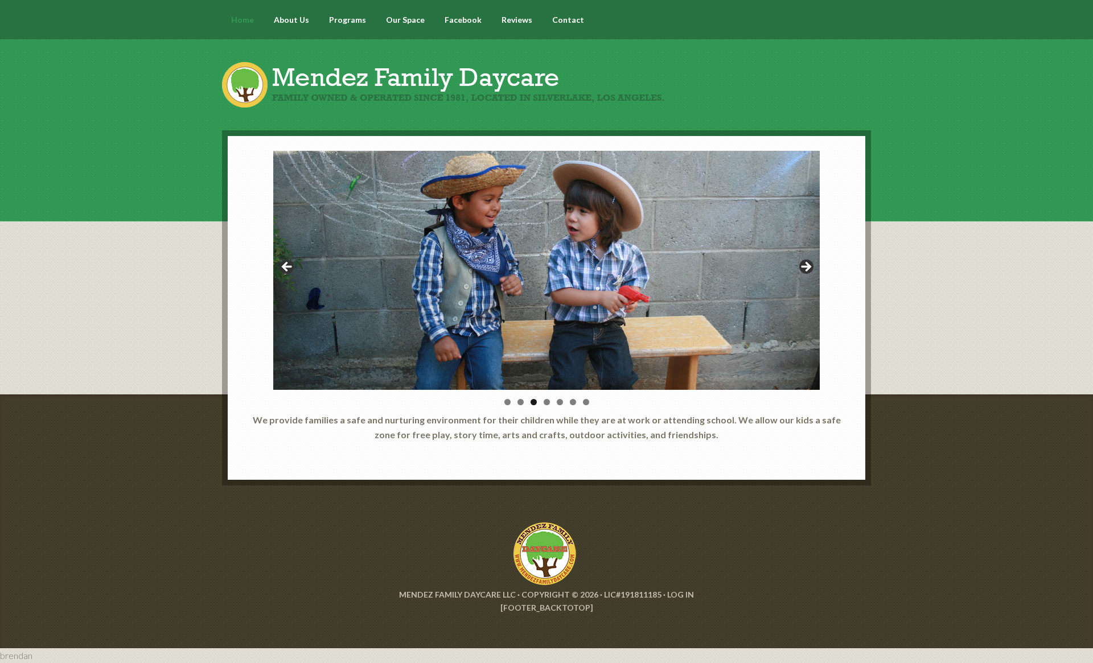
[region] (546, 270)
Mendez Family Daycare (546, 74)
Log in (680, 594)
